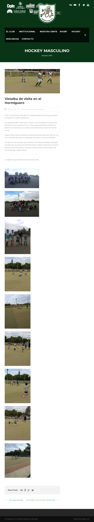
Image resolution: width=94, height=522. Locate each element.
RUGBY (63, 31)
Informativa (25, 109)
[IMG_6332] (32, 81)
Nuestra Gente (48, 31)
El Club (10, 31)
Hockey (32, 109)
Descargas (12, 39)
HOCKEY (76, 31)
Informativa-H (40, 109)
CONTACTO (28, 39)
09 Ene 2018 (11, 109)
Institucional (27, 31)
